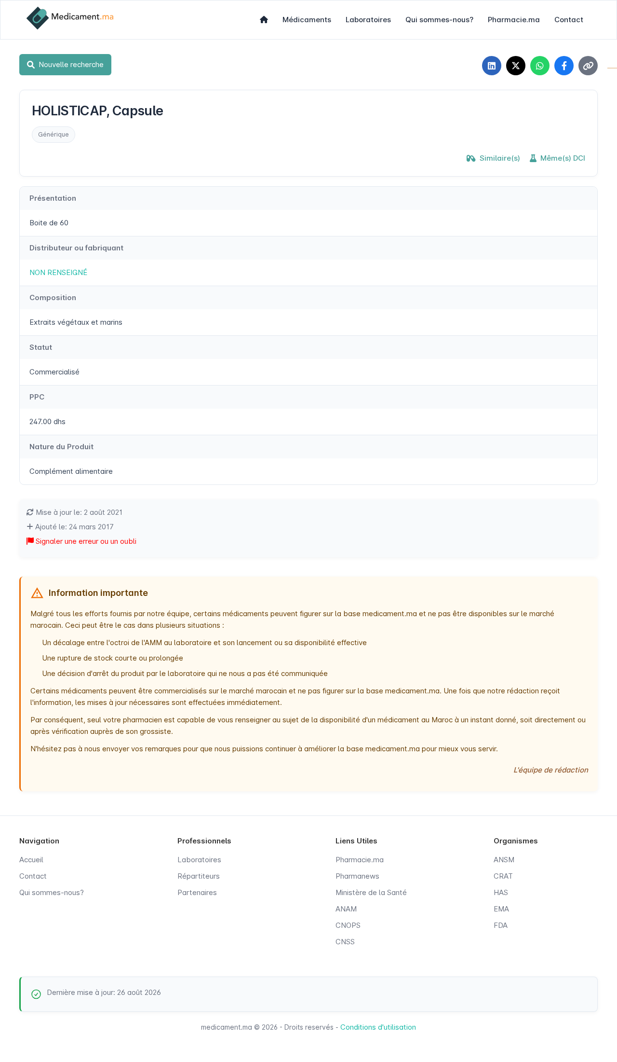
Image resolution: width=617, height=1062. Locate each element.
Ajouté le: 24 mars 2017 (73, 526)
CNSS (345, 941)
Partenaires (197, 892)
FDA (501, 925)
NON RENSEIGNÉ (58, 272)
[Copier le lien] (588, 65)
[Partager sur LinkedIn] (491, 65)
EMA (501, 908)
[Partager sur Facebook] (564, 65)
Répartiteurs (198, 876)
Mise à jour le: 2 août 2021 (78, 512)
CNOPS (348, 925)
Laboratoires (368, 19)
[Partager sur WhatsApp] (540, 65)
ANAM (346, 908)
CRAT (503, 876)
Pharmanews (357, 876)
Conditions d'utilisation (378, 1027)
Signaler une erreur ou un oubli (85, 541)
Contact (568, 19)
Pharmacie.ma (514, 19)
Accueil (31, 859)
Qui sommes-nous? (439, 19)
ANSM (504, 859)
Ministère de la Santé (371, 892)
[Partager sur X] (515, 65)
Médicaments (306, 19)
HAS (501, 892)
